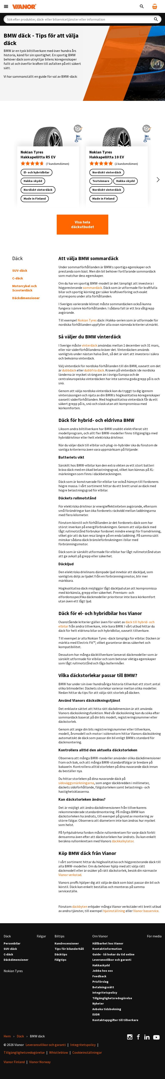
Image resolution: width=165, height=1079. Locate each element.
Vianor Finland (14, 1062)
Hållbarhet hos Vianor (107, 943)
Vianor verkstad (69, 875)
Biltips (59, 936)
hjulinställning (114, 911)
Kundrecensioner (67, 943)
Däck (7, 936)
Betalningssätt (103, 987)
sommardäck (92, 287)
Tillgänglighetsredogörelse (112, 998)
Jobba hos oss (102, 971)
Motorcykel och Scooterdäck (24, 288)
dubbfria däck (94, 370)
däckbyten (79, 906)
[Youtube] (156, 1037)
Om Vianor (100, 936)
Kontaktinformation (107, 949)
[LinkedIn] (147, 1037)
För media (154, 936)
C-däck (17, 278)
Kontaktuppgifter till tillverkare (115, 1020)
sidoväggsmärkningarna (76, 783)
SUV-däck (19, 270)
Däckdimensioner (26, 298)
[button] (78, 128)
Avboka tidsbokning (106, 1009)
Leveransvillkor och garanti (111, 960)
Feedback (99, 976)
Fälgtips (60, 960)
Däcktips (61, 954)
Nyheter (98, 1003)
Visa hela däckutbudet (82, 224)
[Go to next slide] (158, 179)
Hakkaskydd (101, 965)
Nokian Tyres (87, 320)
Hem (7, 1036)
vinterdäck (89, 345)
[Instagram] (129, 1037)
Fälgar (41, 936)
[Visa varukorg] (154, 6)
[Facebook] (138, 1037)
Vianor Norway (39, 1062)
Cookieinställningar (87, 1052)
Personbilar (12, 943)
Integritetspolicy (104, 992)
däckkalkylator (123, 841)
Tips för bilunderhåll (69, 949)
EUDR (96, 1014)
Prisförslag (100, 982)
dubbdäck (69, 370)
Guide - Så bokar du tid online (113, 954)
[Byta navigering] (6, 6)
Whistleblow (58, 1052)
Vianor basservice (146, 911)
